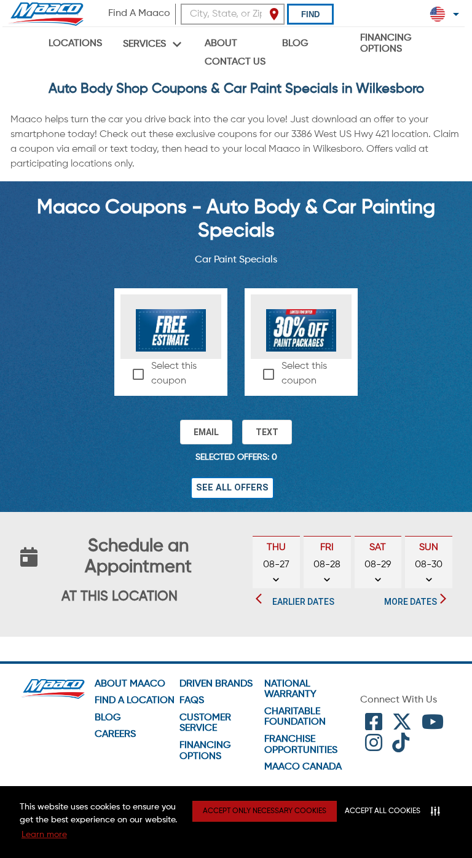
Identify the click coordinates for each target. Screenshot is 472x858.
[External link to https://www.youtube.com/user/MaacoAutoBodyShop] (433, 726)
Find (310, 14)
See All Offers (232, 487)
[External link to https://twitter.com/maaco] (402, 726)
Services (144, 44)
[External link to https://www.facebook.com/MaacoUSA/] (373, 726)
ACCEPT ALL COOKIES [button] (382, 811)
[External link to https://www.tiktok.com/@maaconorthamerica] (400, 747)
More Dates (410, 602)
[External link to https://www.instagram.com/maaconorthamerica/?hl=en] (373, 747)
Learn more (44, 834)
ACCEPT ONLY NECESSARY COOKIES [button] (264, 811)
